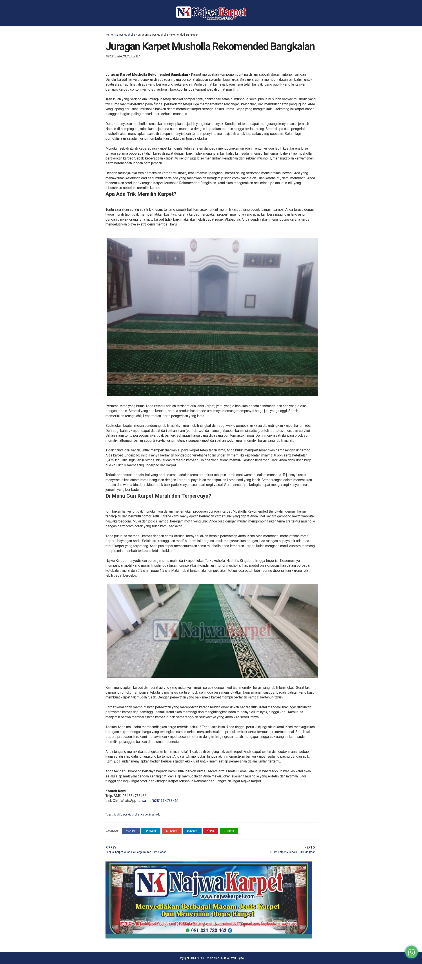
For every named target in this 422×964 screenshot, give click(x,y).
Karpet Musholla (125, 34)
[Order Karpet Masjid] (209, 937)
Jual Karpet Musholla (126, 814)
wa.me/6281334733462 (160, 801)
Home (109, 34)
